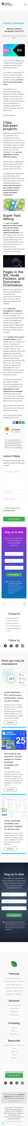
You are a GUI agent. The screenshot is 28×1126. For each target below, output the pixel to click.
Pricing (14, 1055)
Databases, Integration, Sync (14, 991)
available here (9, 510)
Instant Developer (14, 23)
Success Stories (14, 1015)
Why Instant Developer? (14, 978)
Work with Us (14, 1034)
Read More (10, 722)
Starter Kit (14, 1051)
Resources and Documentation (14, 1045)
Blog (14, 1048)
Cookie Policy (18, 1121)
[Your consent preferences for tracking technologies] (2, 1123)
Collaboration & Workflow (14, 994)
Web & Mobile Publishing (14, 984)
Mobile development (13, 623)
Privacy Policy (10, 1121)
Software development (14, 626)
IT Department (14, 1011)
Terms (18, 1101)
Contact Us (14, 1031)
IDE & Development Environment (14, 981)
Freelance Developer (14, 1005)
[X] (17, 422)
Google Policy (12, 1101)
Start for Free (14, 1075)
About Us (14, 1027)
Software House (14, 1008)
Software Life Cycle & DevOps (14, 988)
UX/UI (8, 631)
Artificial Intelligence (13, 618)
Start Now (14, 1058)
